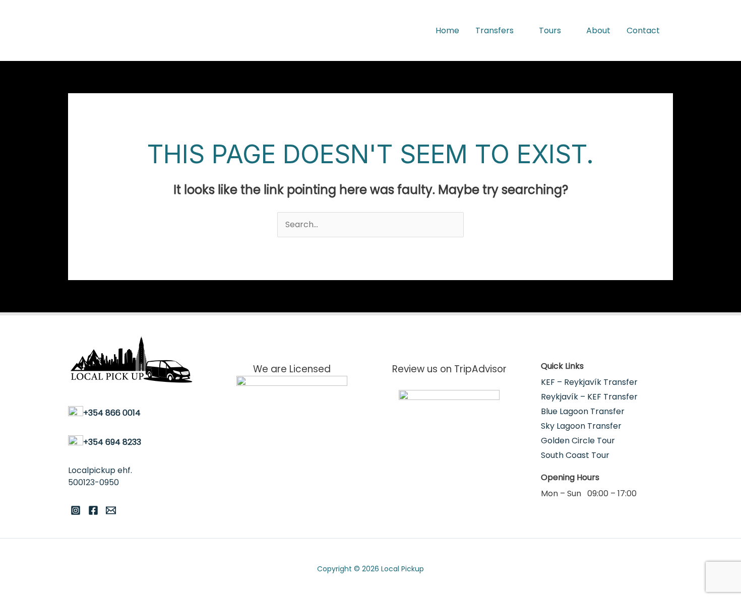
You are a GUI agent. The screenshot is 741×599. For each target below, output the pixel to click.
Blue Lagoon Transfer (583, 411)
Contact (643, 30)
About (598, 30)
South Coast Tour (575, 455)
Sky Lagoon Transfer (581, 426)
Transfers (494, 30)
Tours (550, 30)
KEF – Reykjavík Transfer (589, 382)
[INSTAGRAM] (75, 510)
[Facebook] (93, 510)
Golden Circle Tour (578, 440)
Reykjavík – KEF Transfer (589, 397)
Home (447, 30)
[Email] (110, 510)
